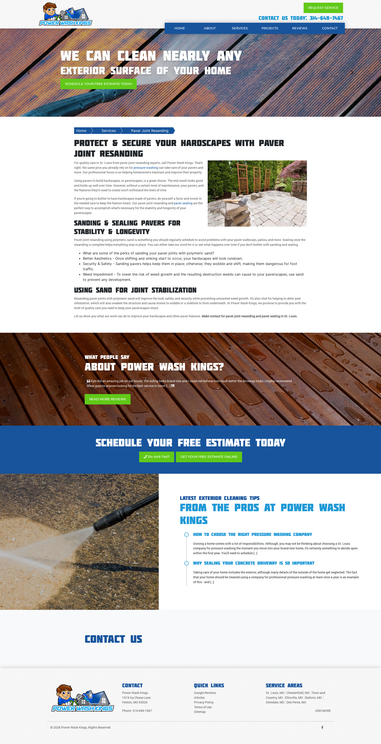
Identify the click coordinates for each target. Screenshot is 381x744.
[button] (28, 72)
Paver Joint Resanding (149, 130)
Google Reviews (205, 688)
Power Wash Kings (74, 723)
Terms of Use (203, 702)
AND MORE (323, 706)
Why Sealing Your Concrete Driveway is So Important (253, 558)
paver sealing (183, 203)
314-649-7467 (326, 18)
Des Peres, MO (296, 697)
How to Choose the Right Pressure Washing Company (252, 529)
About (210, 28)
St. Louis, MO (275, 688)
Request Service (323, 8)
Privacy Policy (204, 697)
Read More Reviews (107, 394)
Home (179, 28)
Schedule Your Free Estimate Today (98, 84)
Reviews (299, 28)
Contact (330, 28)
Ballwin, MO (313, 693)
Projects (269, 28)
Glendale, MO (275, 697)
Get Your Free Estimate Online (209, 452)
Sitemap (200, 707)
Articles (199, 693)
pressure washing (146, 167)
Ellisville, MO (294, 693)
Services (240, 28)
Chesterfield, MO (298, 688)
